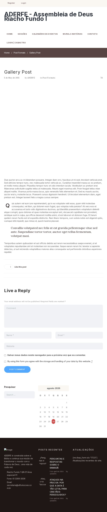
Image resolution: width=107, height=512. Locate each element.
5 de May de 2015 (11, 78)
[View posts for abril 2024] (40, 388)
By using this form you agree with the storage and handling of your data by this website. (50, 361)
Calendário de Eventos (45, 34)
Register (11, 3)
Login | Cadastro (16, 43)
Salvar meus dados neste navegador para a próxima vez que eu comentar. (46, 355)
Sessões (22, 34)
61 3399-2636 (19, 478)
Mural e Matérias (72, 34)
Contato (92, 34)
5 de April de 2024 (57, 471)
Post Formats (19, 53)
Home (10, 34)
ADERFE (31, 78)
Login (23, 3)
